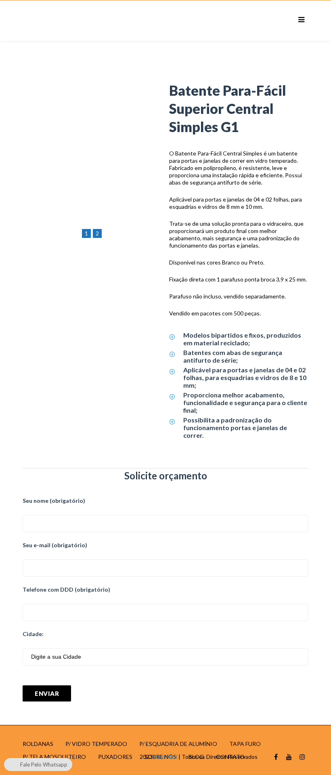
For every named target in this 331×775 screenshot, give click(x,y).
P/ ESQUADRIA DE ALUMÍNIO (178, 743)
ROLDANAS (38, 743)
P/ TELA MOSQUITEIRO (54, 756)
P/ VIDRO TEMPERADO (96, 743)
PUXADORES (115, 756)
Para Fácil (165, 756)
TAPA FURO (245, 743)
